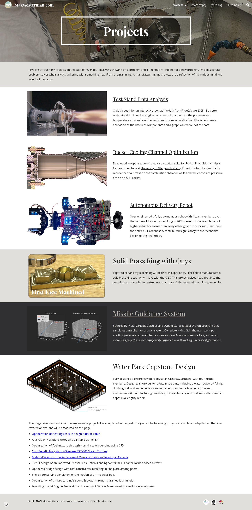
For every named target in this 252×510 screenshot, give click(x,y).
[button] (248, 5)
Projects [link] (177, 5)
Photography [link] (198, 5)
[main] (126, 30)
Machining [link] (216, 5)
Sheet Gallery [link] (234, 5)
